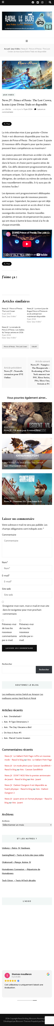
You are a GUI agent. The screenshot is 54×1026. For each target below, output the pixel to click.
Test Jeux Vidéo (23, 462)
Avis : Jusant (35, 779)
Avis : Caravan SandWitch (31, 769)
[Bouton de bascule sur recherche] (50, 2)
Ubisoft (34, 347)
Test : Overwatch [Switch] (15, 466)
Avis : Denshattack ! (12, 716)
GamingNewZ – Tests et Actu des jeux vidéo (23, 855)
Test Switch (37, 462)
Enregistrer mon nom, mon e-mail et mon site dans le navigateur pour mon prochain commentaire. (26, 609)
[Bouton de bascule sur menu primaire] (27, 41)
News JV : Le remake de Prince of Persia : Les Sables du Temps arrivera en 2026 (13, 330)
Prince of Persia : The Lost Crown (15, 347)
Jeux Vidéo (8, 95)
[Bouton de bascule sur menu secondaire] (3, 2)
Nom (5, 562)
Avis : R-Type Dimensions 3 (16, 722)
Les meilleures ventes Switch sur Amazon (20, 694)
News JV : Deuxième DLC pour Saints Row (23, 501)
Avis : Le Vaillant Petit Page (39, 759)
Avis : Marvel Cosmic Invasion (17, 738)
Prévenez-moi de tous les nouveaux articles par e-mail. (26, 632)
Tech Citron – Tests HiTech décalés (19, 880)
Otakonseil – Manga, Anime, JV (16, 862)
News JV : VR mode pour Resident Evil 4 (22, 430)
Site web (6, 588)
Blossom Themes (23, 1021)
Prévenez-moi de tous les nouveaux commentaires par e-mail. (9, 632)
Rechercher (7, 664)
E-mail (6, 575)
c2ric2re (8, 109)
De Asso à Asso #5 (12, 732)
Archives (6, 821)
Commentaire (9, 534)
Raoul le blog (23, 1018)
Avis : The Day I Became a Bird (17, 727)
